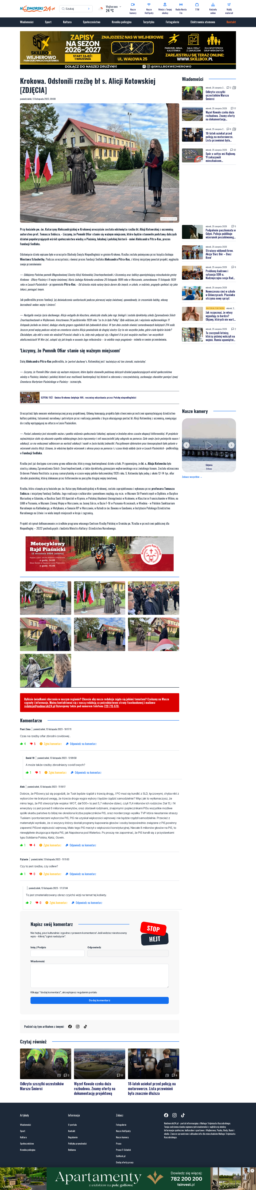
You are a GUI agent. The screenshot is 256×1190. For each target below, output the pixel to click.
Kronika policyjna (121, 22)
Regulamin (72, 1134)
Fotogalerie (172, 22)
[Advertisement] (209, 192)
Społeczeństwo (91, 22)
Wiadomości (26, 22)
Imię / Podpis (38, 944)
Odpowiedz (94, 944)
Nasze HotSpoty (123, 1128)
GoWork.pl (120, 1153)
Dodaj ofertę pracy (124, 1159)
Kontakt (231, 22)
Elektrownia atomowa (203, 22)
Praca (118, 1140)
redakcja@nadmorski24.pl (39, 703)
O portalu (72, 1121)
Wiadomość (37, 958)
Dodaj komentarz (99, 997)
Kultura (67, 22)
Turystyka (148, 22)
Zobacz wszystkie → (192, 473)
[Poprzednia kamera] (186, 442)
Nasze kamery (122, 1134)
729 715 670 (111, 703)
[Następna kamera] (231, 442)
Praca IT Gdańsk (123, 1146)
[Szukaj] (88, 8)
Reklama (72, 1146)
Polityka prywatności (77, 1140)
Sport (48, 22)
